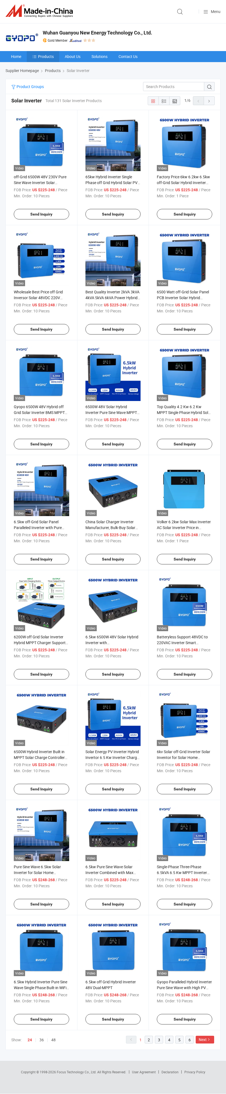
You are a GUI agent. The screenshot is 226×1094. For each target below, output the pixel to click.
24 (30, 1040)
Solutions (99, 56)
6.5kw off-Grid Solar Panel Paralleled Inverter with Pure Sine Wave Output (38, 527)
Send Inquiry (41, 214)
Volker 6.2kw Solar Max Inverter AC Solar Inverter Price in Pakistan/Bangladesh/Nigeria (184, 527)
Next (203, 1039)
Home (16, 56)
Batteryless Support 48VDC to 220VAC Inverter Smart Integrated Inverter (182, 642)
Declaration (170, 1072)
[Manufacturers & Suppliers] (40, 10)
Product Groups (30, 86)
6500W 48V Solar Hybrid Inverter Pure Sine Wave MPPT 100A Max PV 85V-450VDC (111, 412)
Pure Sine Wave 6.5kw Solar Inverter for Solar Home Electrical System (37, 872)
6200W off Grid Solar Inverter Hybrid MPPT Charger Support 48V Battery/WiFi (40, 642)
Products (46, 56)
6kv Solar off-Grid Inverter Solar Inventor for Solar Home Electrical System (183, 757)
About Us (72, 56)
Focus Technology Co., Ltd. (77, 1072)
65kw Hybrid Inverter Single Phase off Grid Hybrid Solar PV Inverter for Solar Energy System (112, 182)
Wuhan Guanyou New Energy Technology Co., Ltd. (97, 33)
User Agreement (144, 1072)
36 (41, 1039)
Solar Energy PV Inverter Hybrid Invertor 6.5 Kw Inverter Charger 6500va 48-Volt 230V (112, 757)
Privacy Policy (194, 1072)
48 (53, 1039)
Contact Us (128, 56)
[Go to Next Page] (209, 101)
